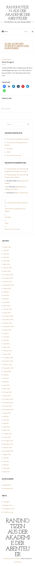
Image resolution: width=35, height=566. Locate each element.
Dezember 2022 (8, 399)
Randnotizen (6, 59)
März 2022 (6, 430)
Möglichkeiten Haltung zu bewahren (16, 171)
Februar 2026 (7, 268)
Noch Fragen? (8, 62)
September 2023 (8, 368)
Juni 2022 (6, 420)
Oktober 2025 (7, 281)
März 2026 (6, 264)
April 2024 (6, 344)
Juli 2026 (6, 250)
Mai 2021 (6, 465)
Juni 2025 (6, 295)
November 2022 (8, 402)
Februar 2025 (7, 309)
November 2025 (8, 278)
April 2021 (6, 468)
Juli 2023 (6, 375)
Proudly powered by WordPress (12, 558)
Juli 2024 (6, 333)
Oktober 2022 (7, 406)
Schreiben (10, 148)
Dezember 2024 (8, 316)
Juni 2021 (6, 461)
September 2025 (8, 285)
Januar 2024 (7, 354)
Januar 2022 (7, 437)
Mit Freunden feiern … (23, 193)
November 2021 (8, 444)
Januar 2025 (7, 312)
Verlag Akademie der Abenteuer (16, 169)
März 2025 (6, 306)
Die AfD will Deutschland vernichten (18, 139)
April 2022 (6, 427)
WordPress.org (8, 512)
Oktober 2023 (7, 364)
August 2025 (7, 288)
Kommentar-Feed (8, 509)
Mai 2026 (6, 257)
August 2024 (7, 330)
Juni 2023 (6, 378)
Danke (9, 152)
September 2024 (8, 326)
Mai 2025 (6, 299)
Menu (6, 31)
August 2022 (7, 413)
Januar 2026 (7, 271)
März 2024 (6, 347)
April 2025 (6, 302)
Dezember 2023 (8, 357)
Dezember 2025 (8, 274)
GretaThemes (17, 562)
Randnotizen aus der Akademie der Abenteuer (17, 13)
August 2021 (7, 454)
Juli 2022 (6, 416)
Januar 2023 (7, 395)
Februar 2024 (7, 351)
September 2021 (8, 451)
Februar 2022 (7, 434)
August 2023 (7, 371)
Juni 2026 (6, 254)
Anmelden (6, 502)
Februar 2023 (7, 392)
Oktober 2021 (7, 447)
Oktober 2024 (7, 323)
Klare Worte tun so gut (14, 155)
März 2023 (6, 389)
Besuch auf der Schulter (12, 177)
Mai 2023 (6, 382)
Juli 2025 (6, 292)
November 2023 (8, 361)
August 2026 (7, 247)
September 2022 (8, 409)
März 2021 (6, 472)
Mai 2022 (6, 423)
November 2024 (8, 319)
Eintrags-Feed (7, 505)
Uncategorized (8, 488)
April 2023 (6, 385)
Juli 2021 (5, 458)
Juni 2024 (6, 337)
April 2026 (6, 261)
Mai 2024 (6, 340)
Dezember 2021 (8, 440)
